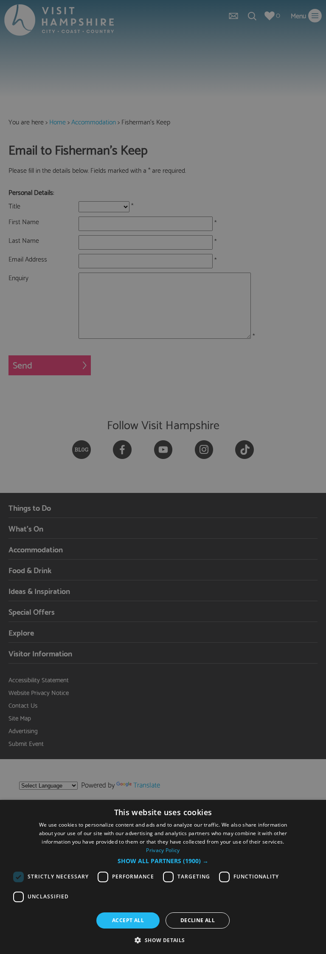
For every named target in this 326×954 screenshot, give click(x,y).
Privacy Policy (163, 850)
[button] (163, 861)
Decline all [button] (197, 920)
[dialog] (163, 877)
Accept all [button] (128, 920)
